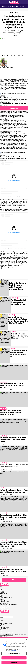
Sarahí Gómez (5, 66)
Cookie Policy (13, 650)
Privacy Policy (3, 600)
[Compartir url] (1, 76)
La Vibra (11, 12)
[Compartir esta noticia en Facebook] (5, 69)
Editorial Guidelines (4, 602)
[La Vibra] (14, 2)
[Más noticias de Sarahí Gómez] (3, 59)
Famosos (4, 6)
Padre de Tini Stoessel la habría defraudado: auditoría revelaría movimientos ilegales (17, 286)
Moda (1, 596)
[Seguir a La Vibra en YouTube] (12, 631)
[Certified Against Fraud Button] (5, 606)
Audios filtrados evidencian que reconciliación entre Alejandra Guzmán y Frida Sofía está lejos (13, 98)
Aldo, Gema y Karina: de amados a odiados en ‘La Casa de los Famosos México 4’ (12, 385)
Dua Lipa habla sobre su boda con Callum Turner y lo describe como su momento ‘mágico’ (13, 517)
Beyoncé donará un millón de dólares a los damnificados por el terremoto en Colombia (13, 439)
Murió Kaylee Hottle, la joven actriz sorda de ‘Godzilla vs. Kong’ (18, 302)
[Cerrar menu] (1, 614)
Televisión (11, 6)
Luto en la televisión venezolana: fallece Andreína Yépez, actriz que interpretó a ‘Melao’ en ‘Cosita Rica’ (18, 320)
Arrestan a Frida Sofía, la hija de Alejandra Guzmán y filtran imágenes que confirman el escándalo (13, 158)
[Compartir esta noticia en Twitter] (9, 69)
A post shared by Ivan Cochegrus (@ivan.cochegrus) (14, 248)
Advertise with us (4, 603)
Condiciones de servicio (17, 112)
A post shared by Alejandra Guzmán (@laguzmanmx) (14, 196)
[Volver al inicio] (4, 610)
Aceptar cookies (14, 662)
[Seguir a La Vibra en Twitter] (5, 631)
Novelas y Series (21, 6)
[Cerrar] (26, 639)
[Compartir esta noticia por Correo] (12, 69)
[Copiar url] (3, 73)
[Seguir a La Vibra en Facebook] (2, 631)
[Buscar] (2, 620)
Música (1, 595)
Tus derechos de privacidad (13, 653)
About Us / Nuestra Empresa (6, 598)
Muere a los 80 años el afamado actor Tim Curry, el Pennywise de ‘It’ (19, 336)
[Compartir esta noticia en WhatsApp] (2, 69)
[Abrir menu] (2, 2)
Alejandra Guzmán (4, 268)
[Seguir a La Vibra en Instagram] (9, 631)
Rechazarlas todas (14, 658)
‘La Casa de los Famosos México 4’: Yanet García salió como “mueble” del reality (14, 491)
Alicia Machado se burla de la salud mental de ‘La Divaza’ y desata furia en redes (18, 353)
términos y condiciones (14, 114)
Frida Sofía (10, 268)
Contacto (2, 599)
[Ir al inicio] (14, 584)
